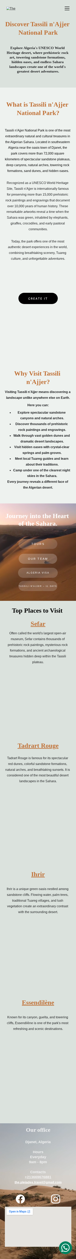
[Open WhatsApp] (65, 1247)
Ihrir (38, 874)
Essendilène (38, 1002)
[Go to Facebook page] (22, 1198)
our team (38, 558)
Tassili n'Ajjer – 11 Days (38, 586)
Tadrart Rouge (38, 745)
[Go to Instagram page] (55, 1198)
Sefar (38, 623)
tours (37, 544)
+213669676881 (38, 1177)
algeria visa (38, 572)
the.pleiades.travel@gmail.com (38, 1182)
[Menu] (67, 8)
